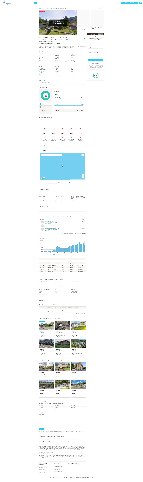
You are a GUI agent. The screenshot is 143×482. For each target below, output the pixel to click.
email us (91, 477)
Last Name (57, 405)
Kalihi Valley (68, 39)
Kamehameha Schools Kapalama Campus (52, 225)
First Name (41, 405)
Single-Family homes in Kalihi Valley (73, 464)
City (55, 410)
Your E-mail (73, 405)
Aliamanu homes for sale (43, 469)
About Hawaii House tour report (80, 313)
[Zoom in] (83, 175)
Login (137, 2)
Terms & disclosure (72, 477)
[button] (45, 155)
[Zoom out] (83, 177)
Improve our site (78, 477)
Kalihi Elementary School (49, 221)
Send (41, 429)
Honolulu (44, 119)
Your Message (41, 414)
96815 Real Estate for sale (58, 466)
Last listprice (56, 94)
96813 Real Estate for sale (58, 468)
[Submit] (35, 3)
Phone (40, 410)
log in (53, 22)
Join (140, 2)
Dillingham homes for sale (43, 472)
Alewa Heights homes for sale (43, 467)
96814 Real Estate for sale (58, 469)
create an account (58, 22)
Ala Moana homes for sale (43, 466)
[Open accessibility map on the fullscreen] (82, 155)
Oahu (40, 119)
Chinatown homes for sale (43, 470)
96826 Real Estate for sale (58, 464)
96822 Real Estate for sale (58, 471)
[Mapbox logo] (43, 178)
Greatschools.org (70, 233)
